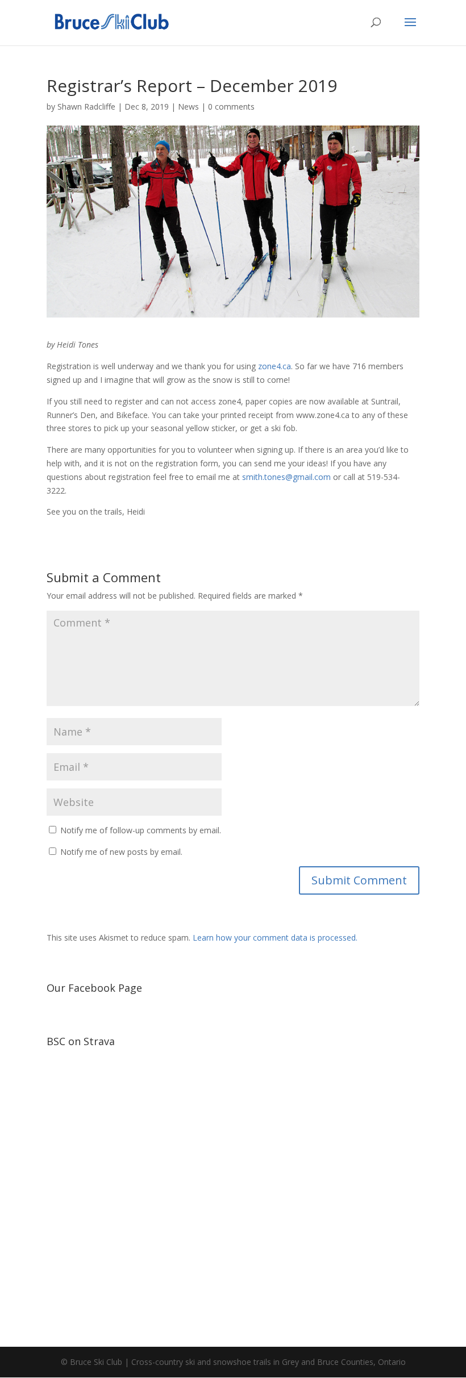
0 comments (231, 106)
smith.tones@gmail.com (286, 476)
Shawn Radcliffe (86, 106)
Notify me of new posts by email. (121, 851)
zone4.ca (274, 366)
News (188, 106)
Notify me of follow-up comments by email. (140, 830)
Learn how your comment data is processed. (275, 937)
